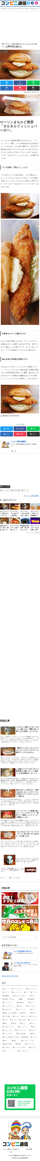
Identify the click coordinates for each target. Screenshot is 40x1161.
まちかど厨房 (16, 490)
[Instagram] (36, 3)
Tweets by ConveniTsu (10, 976)
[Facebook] (32, 3)
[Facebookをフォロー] (15, 451)
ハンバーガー (6, 490)
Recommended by (31, 532)
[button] (36, 937)
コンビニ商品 (6, 486)
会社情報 (29, 1149)
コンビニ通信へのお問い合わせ (10, 1150)
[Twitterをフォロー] (12, 451)
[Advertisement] (20, 625)
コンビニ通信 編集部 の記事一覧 (22, 951)
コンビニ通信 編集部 (18, 441)
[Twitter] (28, 3)
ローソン (25, 490)
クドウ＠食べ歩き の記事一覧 (21, 962)
